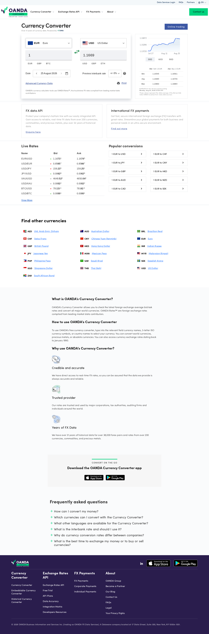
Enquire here (33, 132)
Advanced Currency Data (39, 83)
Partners (191, 3)
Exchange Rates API (69, 12)
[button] (115, 73)
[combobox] (49, 43)
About (110, 12)
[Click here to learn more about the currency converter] (124, 73)
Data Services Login (166, 3)
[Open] (69, 43)
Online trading (176, 26)
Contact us (198, 12)
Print (122, 83)
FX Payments (93, 12)
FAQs (181, 3)
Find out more (119, 128)
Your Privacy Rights (115, 613)
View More (26, 200)
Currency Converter (40, 12)
